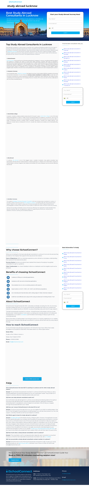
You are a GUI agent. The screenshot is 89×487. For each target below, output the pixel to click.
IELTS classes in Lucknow (29, 202)
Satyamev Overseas (22, 73)
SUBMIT (65, 32)
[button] (32, 379)
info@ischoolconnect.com (16, 341)
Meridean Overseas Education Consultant (22, 201)
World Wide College (44, 116)
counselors (24, 314)
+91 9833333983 (66, 473)
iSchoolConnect (10, 60)
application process (12, 51)
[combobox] (50, 28)
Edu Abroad (15, 160)
